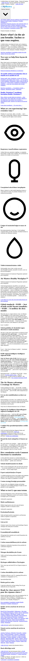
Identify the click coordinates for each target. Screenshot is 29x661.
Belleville (13, 633)
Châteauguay (17, 611)
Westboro (11, 642)
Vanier (7, 642)
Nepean (16, 638)
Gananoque (8, 635)
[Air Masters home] (7, 7)
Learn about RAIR (19, 417)
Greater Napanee (21, 635)
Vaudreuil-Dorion (23, 621)
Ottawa (25, 638)
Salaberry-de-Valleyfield (6, 621)
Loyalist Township (21, 637)
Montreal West (9, 615)
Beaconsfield (10, 611)
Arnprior (3, 633)
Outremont (20, 617)
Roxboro (23, 618)
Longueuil (3, 615)
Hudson (2, 614)
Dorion (16, 612)
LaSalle (18, 614)
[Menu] (14, 8)
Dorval (20, 612)
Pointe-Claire (10, 618)
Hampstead (25, 612)
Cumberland (22, 634)
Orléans (21, 638)
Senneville (15, 621)
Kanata (9, 637)
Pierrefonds (3, 618)
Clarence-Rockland (8, 634)
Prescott (17, 640)
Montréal (16, 615)
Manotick (3, 638)
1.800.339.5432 (5, 2)
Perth (7, 640)
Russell (18, 641)
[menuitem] (11, 19)
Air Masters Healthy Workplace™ (9, 654)
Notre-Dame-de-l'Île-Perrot (10, 617)
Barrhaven (8, 633)
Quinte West (8, 641)
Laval (22, 614)
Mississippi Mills (10, 638)
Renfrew (13, 641)
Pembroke (3, 640)
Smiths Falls (23, 641)
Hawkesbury (4, 637)
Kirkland (7, 614)
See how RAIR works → (11, 375)
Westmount (7, 622)
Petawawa (11, 640)
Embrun (3, 635)
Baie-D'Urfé (4, 611)
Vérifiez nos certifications (12, 436)
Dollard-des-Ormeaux (8, 612)
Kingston (14, 637)
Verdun (2, 622)
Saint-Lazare (8, 619)
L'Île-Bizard (13, 614)
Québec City (17, 618)
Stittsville (3, 642)
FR (21, 28)
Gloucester (14, 635)
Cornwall (16, 634)
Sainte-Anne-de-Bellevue (18, 619)
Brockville (18, 633)
